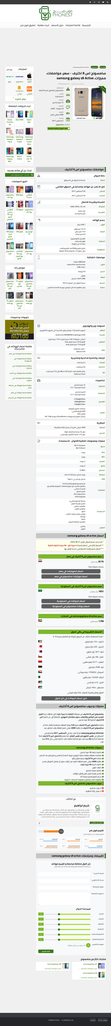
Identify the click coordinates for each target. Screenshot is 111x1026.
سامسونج (94, 67)
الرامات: (101, 919)
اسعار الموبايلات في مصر (71, 571)
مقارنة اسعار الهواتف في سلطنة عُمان (20, 386)
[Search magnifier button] (32, 175)
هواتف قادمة (102, 1020)
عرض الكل (9, 69)
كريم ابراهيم (75, 84)
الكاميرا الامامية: (97, 934)
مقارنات (93, 1020)
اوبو (9, 81)
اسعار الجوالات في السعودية (71, 601)
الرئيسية (86, 25)
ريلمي (19, 93)
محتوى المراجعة (97, 893)
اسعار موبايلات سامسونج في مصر (70, 576)
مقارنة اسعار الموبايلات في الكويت (22, 379)
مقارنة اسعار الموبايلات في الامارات (22, 367)
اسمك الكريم (98, 873)
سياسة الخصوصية (54, 1020)
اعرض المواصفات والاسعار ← (88, 968)
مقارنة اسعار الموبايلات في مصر (20, 353)
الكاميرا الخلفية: (98, 939)
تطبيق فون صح (27, 25)
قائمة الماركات (72, 25)
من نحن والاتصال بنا (67, 1020)
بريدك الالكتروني (97, 880)
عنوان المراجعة (98, 887)
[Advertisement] (55, 46)
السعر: (101, 914)
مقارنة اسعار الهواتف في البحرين (20, 397)
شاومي (29, 93)
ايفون (29, 81)
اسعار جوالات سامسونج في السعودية (71, 606)
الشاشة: (101, 924)
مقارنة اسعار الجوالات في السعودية (23, 359)
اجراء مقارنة (43, 25)
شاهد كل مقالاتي (96, 823)
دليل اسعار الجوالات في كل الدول (71, 698)
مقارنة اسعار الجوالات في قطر (21, 392)
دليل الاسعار (57, 25)
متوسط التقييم (98, 944)
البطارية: (100, 929)
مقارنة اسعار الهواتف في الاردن (21, 373)
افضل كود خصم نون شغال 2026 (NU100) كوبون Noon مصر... (19, 331)
